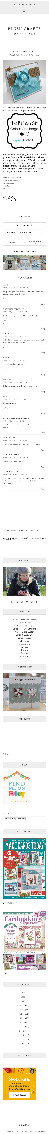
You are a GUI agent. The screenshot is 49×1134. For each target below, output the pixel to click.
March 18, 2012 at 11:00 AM (15, 312)
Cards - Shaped (24, 638)
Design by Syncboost (37, 1131)
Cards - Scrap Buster (24, 632)
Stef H (6, 357)
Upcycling (24, 656)
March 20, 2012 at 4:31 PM (15, 475)
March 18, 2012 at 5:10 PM (15, 382)
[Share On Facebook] (21, 225)
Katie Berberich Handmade (16, 418)
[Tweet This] (17, 225)
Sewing (24, 653)
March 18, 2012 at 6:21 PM (15, 399)
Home (24, 538)
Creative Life (24, 644)
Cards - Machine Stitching (24, 629)
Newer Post (10, 539)
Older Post (39, 539)
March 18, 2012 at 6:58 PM (15, 421)
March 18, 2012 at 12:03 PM (15, 360)
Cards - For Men (18, 232)
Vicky (6, 396)
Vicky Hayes (9, 437)
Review (24, 650)
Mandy (6, 285)
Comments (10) (24, 217)
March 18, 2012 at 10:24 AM (15, 288)
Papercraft (24, 647)
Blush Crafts (23, 1131)
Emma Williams (10, 472)
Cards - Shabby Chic (34, 232)
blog (23, 163)
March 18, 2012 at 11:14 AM (15, 336)
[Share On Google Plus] (24, 225)
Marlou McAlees (11, 455)
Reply (43, 304)
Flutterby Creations (13, 309)
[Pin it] (28, 225)
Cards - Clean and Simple (24, 620)
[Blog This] (31, 225)
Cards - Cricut (24, 623)
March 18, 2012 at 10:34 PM (15, 457)
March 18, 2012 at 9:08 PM (15, 440)
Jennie (6, 333)
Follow (6, 754)
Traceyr (7, 379)
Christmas (24, 641)
